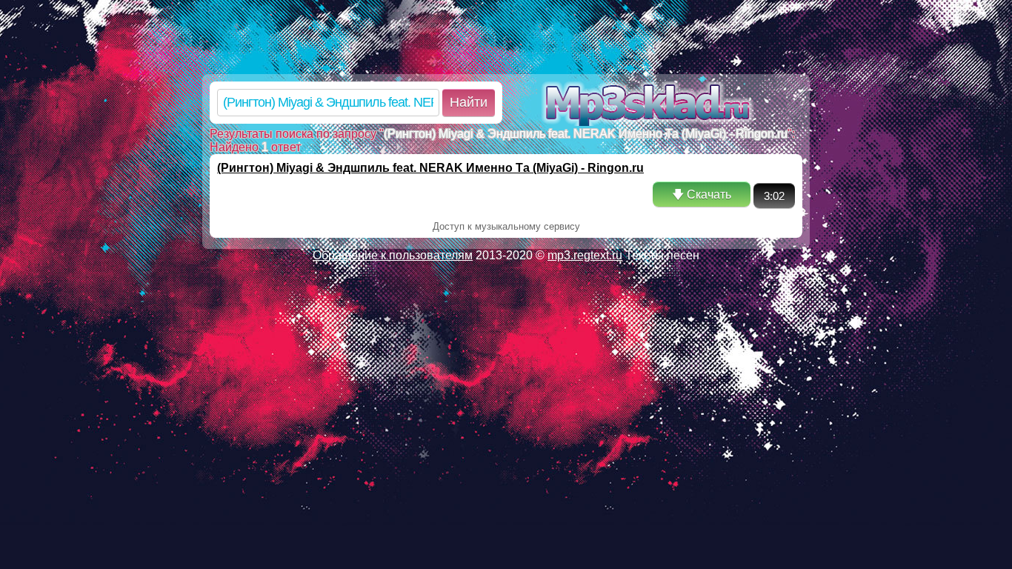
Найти (468, 102)
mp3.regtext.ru (584, 255)
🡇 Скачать (701, 194)
